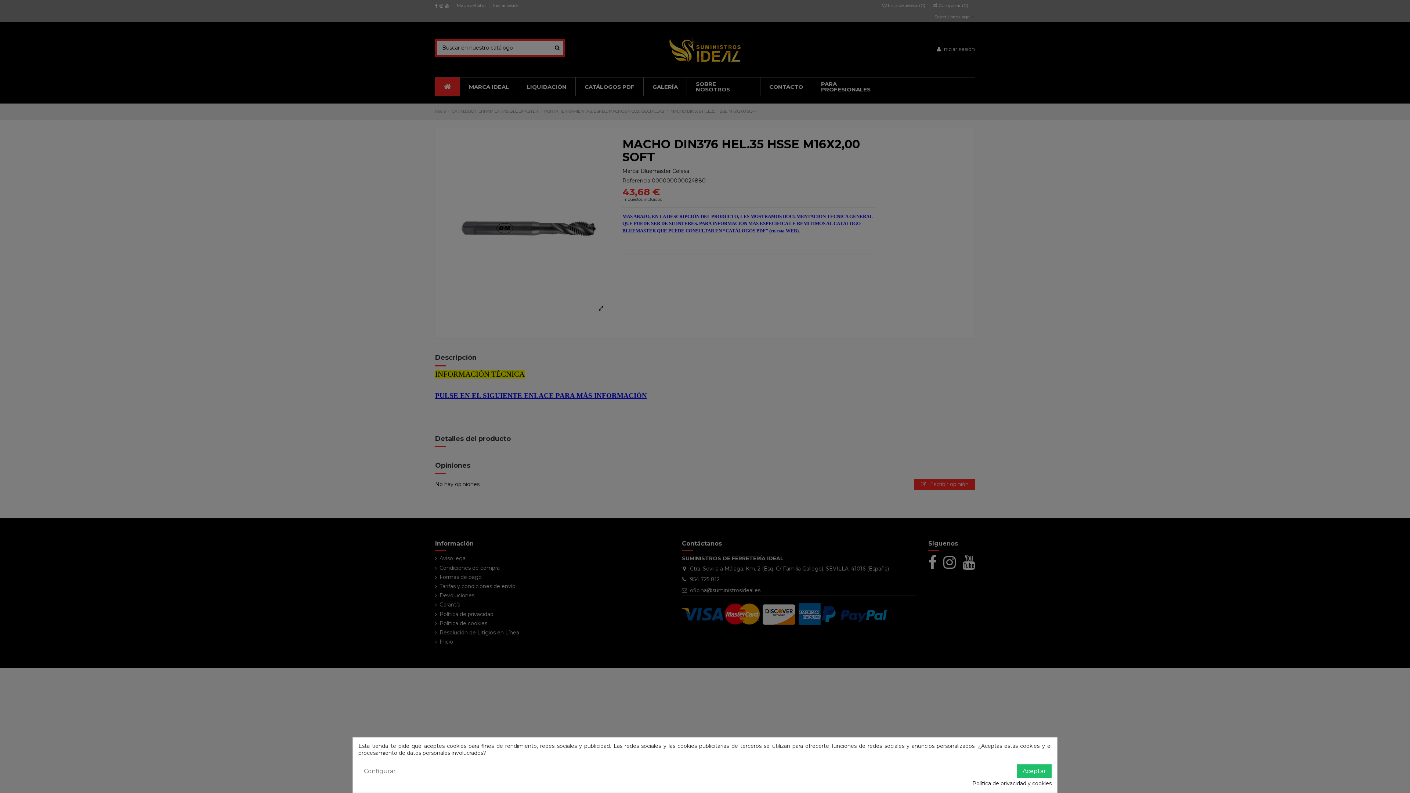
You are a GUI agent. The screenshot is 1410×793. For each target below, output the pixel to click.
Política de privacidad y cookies (1012, 783)
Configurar (380, 771)
